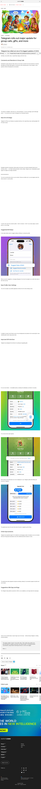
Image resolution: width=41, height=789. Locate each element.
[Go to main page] (6, 738)
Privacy (22, 743)
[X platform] (5, 658)
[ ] (2, 35)
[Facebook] (2, 658)
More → (4, 648)
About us (23, 745)
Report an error (5, 762)
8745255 (2, 780)
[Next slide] (39, 665)
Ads (22, 747)
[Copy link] (10, 658)
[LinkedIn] (7, 658)
